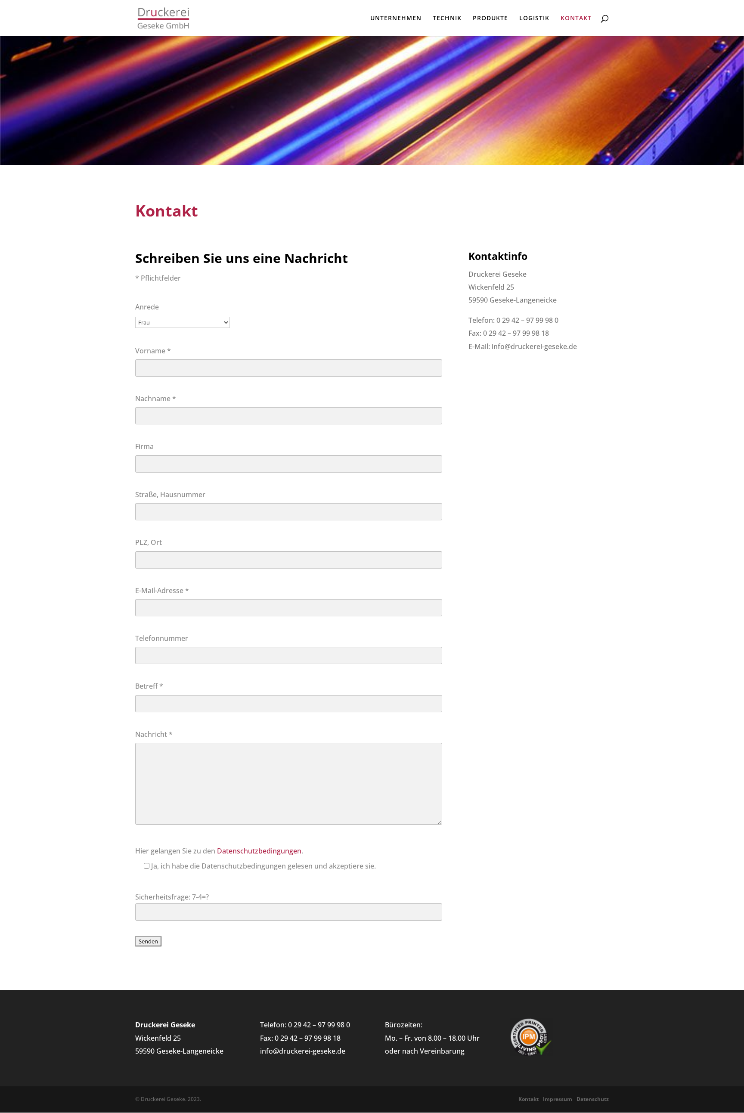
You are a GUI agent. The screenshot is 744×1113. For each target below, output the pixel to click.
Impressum (557, 1099)
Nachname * (155, 398)
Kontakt (576, 18)
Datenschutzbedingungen (259, 851)
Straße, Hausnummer (170, 494)
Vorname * (153, 351)
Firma (144, 446)
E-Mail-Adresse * (162, 590)
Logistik (534, 18)
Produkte (490, 18)
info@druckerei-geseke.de (302, 1051)
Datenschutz (593, 1099)
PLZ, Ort (148, 542)
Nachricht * (154, 734)
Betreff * (149, 686)
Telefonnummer (161, 638)
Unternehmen (396, 18)
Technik (447, 18)
